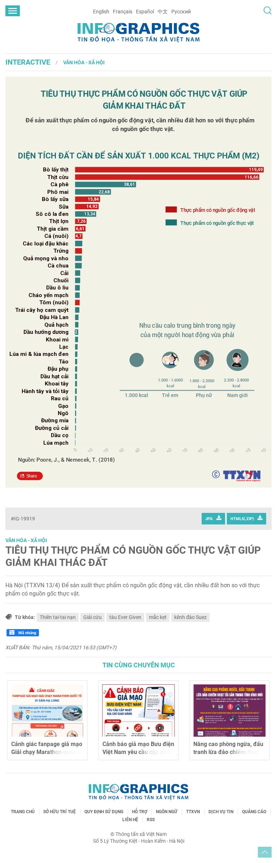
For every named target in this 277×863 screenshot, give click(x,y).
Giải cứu (92, 617)
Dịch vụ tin (220, 811)
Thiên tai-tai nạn (58, 617)
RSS (151, 819)
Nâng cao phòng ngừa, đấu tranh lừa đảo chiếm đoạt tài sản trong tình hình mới (228, 752)
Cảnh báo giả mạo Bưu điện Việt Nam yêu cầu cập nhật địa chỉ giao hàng (138, 752)
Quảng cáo (254, 811)
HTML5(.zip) (242, 519)
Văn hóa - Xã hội (84, 62)
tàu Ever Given (125, 617)
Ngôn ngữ (166, 811)
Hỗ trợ (139, 811)
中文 (163, 11)
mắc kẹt (158, 617)
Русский (181, 11)
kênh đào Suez (190, 617)
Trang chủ (23, 811)
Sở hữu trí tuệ (59, 811)
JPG (209, 519)
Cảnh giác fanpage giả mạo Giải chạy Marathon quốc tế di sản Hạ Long (46, 752)
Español (145, 11)
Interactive (27, 62)
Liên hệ (130, 819)
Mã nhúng (26, 633)
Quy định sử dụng (103, 811)
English (101, 11)
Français (122, 11)
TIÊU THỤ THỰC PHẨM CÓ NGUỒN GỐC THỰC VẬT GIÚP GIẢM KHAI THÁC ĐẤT (133, 556)
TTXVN (193, 811)
